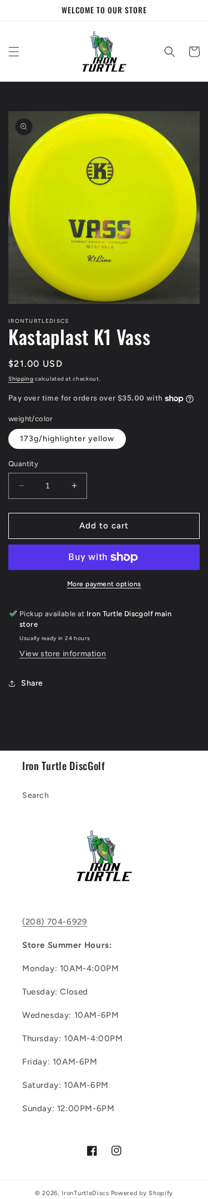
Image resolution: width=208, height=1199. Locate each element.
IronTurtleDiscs (85, 1193)
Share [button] (32, 683)
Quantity (23, 463)
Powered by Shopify (142, 1193)
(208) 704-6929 (54, 922)
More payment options (104, 584)
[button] (14, 51)
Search (35, 795)
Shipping (21, 378)
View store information (62, 653)
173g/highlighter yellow (67, 438)
